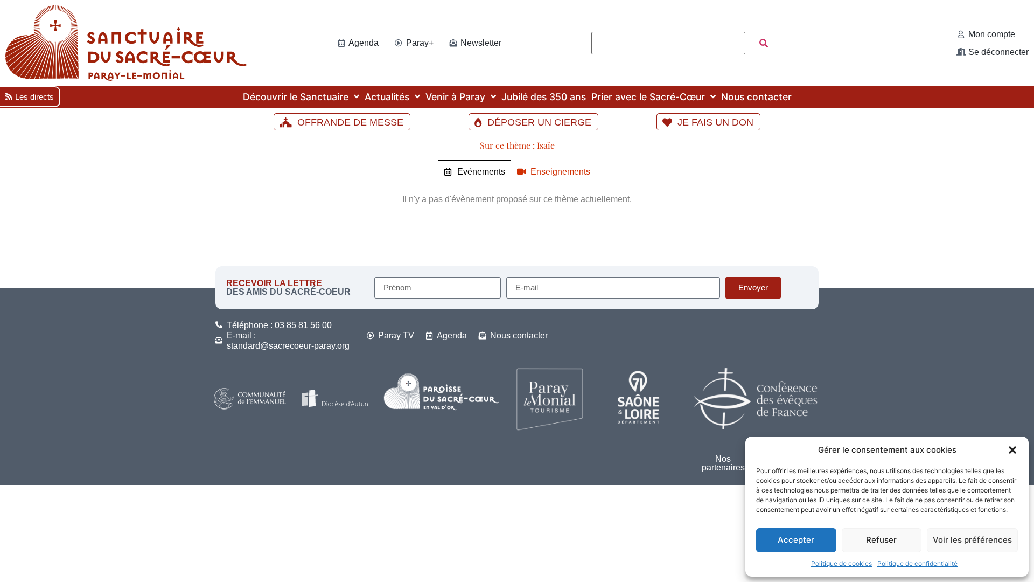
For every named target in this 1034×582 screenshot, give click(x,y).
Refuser (881, 540)
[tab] (474, 171)
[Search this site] (668, 43)
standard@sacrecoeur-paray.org (288, 345)
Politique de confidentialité (917, 563)
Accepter (796, 540)
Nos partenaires (723, 463)
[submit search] (764, 43)
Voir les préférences (972, 540)
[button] (1012, 450)
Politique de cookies (841, 563)
